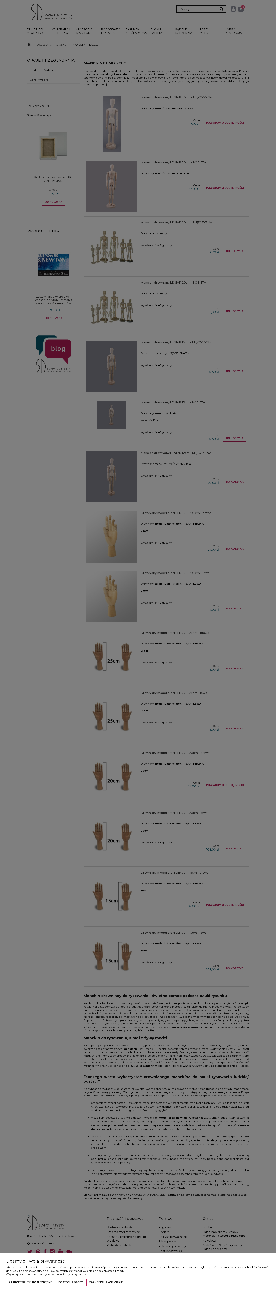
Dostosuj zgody (70, 1282)
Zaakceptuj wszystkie (106, 1282)
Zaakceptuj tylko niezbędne (30, 1282)
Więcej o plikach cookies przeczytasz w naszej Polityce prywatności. (47, 1274)
